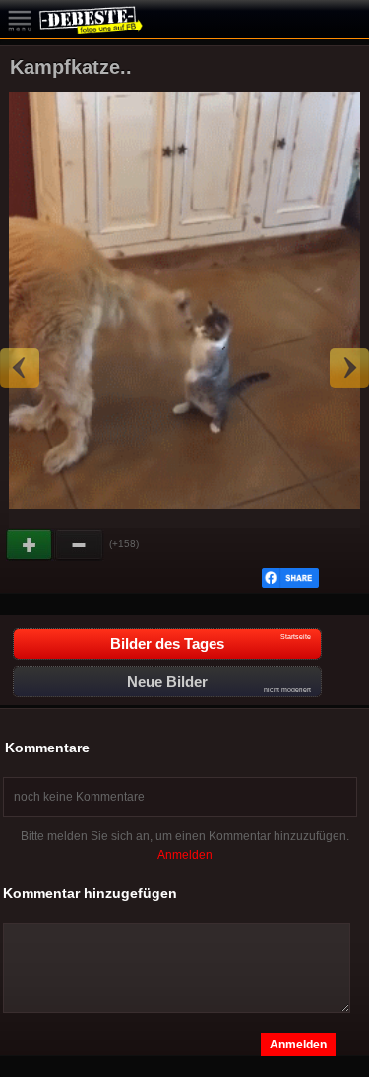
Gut (30, 545)
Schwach (79, 545)
